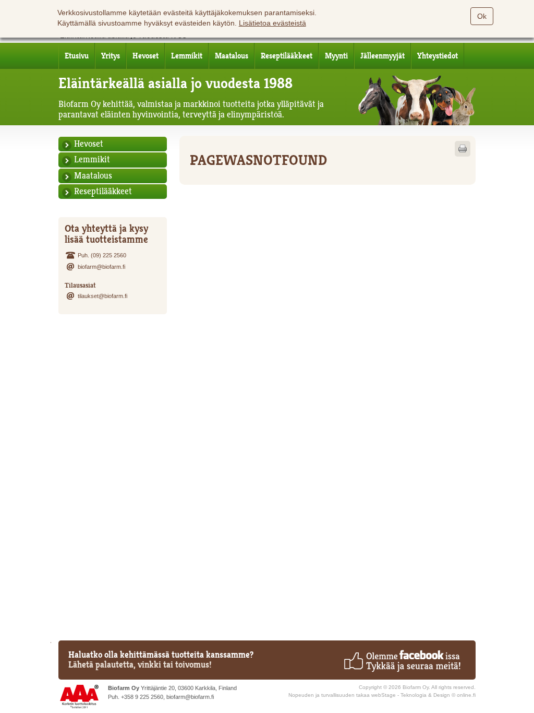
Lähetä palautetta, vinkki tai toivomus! (140, 664)
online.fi (466, 695)
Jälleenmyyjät (382, 56)
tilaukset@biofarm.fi (102, 296)
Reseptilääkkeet (286, 56)
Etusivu (77, 56)
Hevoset (145, 56)
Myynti (336, 56)
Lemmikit (186, 56)
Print (462, 149)
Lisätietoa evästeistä (272, 23)
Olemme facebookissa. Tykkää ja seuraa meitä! (402, 660)
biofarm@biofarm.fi (101, 267)
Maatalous (231, 56)
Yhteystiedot (437, 56)
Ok (482, 16)
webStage (383, 695)
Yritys (110, 56)
